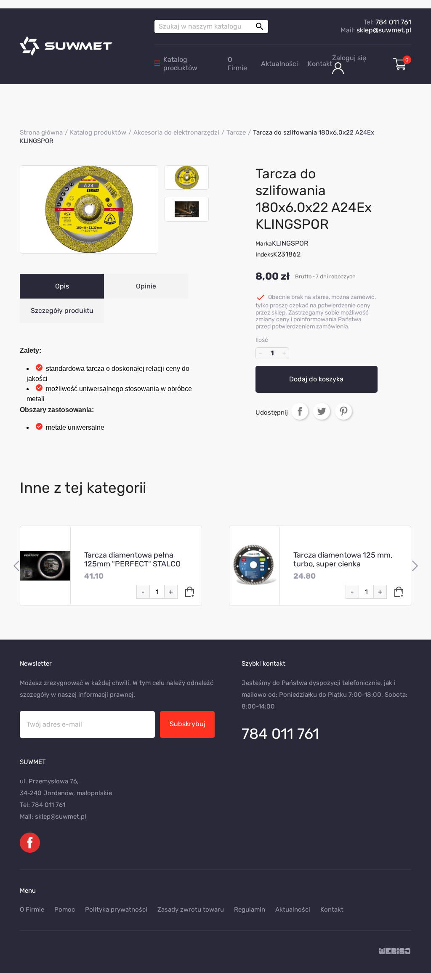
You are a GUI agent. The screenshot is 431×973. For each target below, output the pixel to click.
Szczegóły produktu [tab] (62, 311)
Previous (16, 566)
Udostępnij (299, 411)
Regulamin (249, 909)
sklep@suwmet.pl (384, 30)
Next (415, 566)
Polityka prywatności (116, 909)
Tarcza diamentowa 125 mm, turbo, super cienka (342, 559)
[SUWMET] (81, 46)
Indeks (264, 254)
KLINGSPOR (290, 243)
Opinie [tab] (146, 286)
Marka (263, 243)
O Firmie (237, 64)
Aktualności (279, 64)
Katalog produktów (180, 64)
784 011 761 (393, 22)
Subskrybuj (187, 724)
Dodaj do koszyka (316, 379)
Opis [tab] (62, 286)
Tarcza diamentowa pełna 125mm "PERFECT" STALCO (132, 559)
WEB (395, 951)
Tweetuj (321, 411)
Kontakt (320, 64)
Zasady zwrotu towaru (190, 909)
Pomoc (64, 909)
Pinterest (343, 411)
